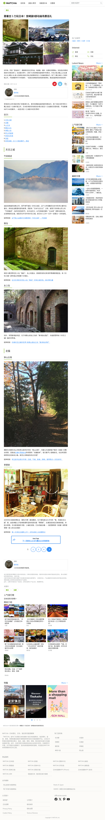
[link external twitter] (60, 800)
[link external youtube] (69, 800)
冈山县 (81, 750)
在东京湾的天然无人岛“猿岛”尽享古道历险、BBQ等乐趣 (32, 280)
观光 (7, 10)
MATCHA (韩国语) (8, 765)
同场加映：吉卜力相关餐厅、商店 (17, 141)
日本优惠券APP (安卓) (85, 770)
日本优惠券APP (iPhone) (61, 770)
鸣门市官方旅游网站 (9, 789)
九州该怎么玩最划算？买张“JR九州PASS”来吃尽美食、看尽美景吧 (35, 646)
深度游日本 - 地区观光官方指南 (38, 774)
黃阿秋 (16, 92)
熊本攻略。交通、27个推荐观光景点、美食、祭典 (13, 670)
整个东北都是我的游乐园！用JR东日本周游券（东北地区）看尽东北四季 (14, 646)
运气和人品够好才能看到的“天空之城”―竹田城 (29, 218)
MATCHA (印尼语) (58, 765)
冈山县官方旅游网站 (9, 785)
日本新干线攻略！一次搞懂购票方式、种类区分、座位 (94, 147)
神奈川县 (58, 750)
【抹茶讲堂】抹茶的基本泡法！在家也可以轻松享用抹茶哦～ (94, 167)
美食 (76, 52)
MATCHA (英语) (33, 761)
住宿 (91, 52)
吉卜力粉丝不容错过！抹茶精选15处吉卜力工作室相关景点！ (57, 621)
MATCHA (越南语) (83, 765)
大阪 (88, 41)
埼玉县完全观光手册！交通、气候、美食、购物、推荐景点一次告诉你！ (37, 459)
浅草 (83, 41)
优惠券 (52, 3)
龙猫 (6, 123)
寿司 (79, 41)
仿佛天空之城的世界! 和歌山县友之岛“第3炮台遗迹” (31, 342)
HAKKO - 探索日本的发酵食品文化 (64, 789)
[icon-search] (101, 3)
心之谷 (7, 125)
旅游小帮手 (32, 3)
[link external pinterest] (64, 800)
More (63, 683)
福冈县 (57, 746)
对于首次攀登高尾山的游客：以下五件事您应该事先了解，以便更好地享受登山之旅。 (94, 182)
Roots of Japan (59, 785)
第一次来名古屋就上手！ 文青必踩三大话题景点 (28, 532)
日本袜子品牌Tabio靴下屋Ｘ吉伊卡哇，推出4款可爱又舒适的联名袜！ (94, 94)
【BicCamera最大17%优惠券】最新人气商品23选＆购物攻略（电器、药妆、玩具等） (94, 131)
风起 (6, 138)
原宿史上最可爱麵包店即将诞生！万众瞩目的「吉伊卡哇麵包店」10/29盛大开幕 (94, 104)
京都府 (57, 742)
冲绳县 (81, 746)
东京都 (57, 738)
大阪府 (81, 738)
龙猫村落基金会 (20, 452)
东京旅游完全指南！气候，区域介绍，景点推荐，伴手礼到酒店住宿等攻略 (57, 646)
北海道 (81, 742)
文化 (91, 56)
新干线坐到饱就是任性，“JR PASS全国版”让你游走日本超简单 (14, 621)
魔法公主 (8, 128)
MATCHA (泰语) (83, 761)
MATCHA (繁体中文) (59, 761)
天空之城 (8, 120)
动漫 (15, 590)
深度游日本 (43, 3)
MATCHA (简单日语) (9, 770)
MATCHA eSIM (7, 774)
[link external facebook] (56, 800)
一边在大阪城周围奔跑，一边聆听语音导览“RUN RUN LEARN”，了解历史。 (94, 190)
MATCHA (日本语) (8, 761)
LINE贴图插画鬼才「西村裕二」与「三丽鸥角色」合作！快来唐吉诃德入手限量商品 (94, 86)
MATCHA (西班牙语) (34, 770)
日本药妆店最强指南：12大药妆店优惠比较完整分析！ (94, 139)
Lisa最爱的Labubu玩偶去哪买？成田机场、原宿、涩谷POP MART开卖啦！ (87, 76)
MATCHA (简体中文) (34, 765)
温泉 (74, 41)
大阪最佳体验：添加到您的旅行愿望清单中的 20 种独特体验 (94, 200)
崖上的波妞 (9, 133)
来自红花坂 (9, 136)
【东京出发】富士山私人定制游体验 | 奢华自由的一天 (94, 208)
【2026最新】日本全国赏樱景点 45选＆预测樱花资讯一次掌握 (35, 621)
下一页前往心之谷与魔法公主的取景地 (35, 539)
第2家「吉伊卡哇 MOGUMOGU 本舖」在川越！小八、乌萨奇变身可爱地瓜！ (94, 114)
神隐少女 (8, 130)
